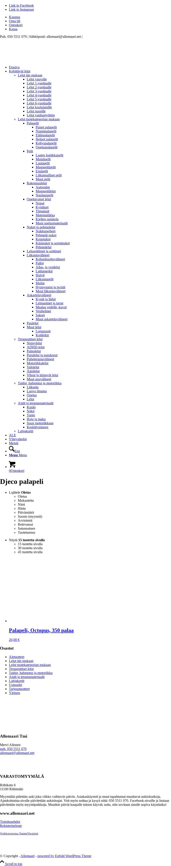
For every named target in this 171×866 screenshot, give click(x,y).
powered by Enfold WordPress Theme (64, 856)
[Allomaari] (33, 60)
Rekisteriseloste (11, 826)
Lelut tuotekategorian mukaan (39, 119)
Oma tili (14, 21)
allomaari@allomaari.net (17, 753)
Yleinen (14, 693)
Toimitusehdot (10, 822)
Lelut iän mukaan (30, 75)
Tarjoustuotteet (19, 689)
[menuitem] (90, 17)
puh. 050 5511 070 (13, 749)
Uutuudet (15, 685)
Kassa (13, 29)
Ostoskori (15, 25)
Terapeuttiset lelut (30, 339)
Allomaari (27, 856)
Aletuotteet (16, 657)
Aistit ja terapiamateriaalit (35, 403)
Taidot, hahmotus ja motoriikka (39, 383)
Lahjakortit (25, 431)
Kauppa (14, 17)
